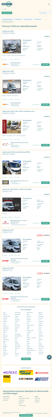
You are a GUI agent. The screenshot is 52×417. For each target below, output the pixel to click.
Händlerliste (21, 402)
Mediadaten (5, 400)
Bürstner (41, 314)
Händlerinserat (6, 33)
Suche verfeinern (7, 12)
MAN (28, 334)
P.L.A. (16, 339)
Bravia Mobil (17, 314)
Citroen (16, 318)
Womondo (41, 354)
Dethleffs (29, 319)
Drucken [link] (18, 59)
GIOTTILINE (17, 325)
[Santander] (42, 372)
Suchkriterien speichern (26, 415)
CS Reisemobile (6, 316)
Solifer (4, 348)
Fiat (16, 323)
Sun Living (41, 348)
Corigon (5, 319)
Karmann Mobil (30, 330)
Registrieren (37, 400)
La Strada (29, 332)
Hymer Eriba (5, 328)
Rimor (28, 345)
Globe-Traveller (30, 325)
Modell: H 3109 (38, 19)
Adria (4, 312)
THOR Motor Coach (31, 350)
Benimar (5, 314)
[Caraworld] (7, 4)
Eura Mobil (41, 321)
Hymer (40, 327)
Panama (28, 339)
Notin (40, 337)
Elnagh (16, 321)
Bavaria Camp (30, 312)
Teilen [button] (12, 59)
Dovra (40, 319)
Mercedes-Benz (18, 336)
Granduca (17, 327)
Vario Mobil (41, 352)
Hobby (28, 327)
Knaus (40, 330)
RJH (39, 341)
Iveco (40, 328)
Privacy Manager (22, 405)
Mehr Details (45, 64)
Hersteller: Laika (19, 19)
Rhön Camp (17, 345)
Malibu (40, 334)
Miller (28, 336)
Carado (16, 316)
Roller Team (41, 346)
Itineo (28, 328)
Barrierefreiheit (39, 413)
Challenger (41, 316)
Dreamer (5, 321)
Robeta (28, 346)
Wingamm (29, 354)
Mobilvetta (41, 336)
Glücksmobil (6, 327)
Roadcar (40, 345)
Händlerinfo (37, 402)
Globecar (41, 325)
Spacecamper (30, 348)
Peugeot (40, 339)
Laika (4, 334)
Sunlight (5, 350)
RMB (4, 343)
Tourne (4, 352)
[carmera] (26, 378)
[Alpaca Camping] (10, 372)
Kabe (16, 330)
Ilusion (16, 328)
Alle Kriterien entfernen (8, 21)
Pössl (28, 341)
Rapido (28, 343)
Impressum (45, 413)
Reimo (40, 343)
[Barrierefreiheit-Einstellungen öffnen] (49, 357)
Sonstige (17, 348)
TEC (16, 350)
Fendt (4, 323)
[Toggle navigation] (48, 4)
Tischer (40, 350)
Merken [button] (5, 59)
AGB (26, 413)
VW (15, 352)
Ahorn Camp (17, 312)
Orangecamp (6, 339)
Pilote (16, 341)
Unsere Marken (26, 358)
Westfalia (17, 354)
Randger (17, 343)
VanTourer (29, 352)
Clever (28, 318)
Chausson (5, 318)
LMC (16, 332)
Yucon (16, 355)
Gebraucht (12, 33)
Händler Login (37, 398)
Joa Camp (5, 330)
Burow (28, 314)
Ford (28, 323)
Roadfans (5, 346)
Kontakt (20, 403)
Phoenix (5, 341)
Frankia (4, 325)
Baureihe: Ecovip (28, 19)
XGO (4, 355)
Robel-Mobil (17, 346)
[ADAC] (7, 378)
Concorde (41, 318)
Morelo (16, 337)
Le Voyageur (17, 334)
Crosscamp (17, 319)
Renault (5, 345)
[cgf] (42, 378)
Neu (11, 191)
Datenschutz (31, 413)
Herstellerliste (22, 400)
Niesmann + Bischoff (31, 337)
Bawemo (40, 312)
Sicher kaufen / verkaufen (24, 398)
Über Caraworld (6, 398)
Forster (40, 323)
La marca (41, 332)
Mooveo (5, 337)
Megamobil (5, 336)
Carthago (29, 316)
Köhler (4, 332)
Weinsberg (5, 354)
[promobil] (26, 372)
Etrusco (28, 321)
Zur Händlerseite (36, 64)
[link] (26, 31)
